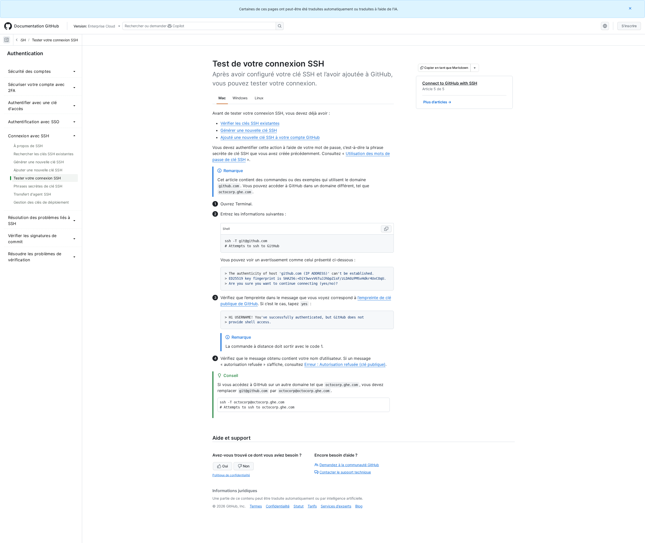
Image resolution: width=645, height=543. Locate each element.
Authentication (25, 53)
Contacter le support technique (345, 472)
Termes (256, 506)
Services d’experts (336, 506)
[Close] (631, 8)
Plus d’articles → (437, 102)
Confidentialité (277, 506)
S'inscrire (629, 26)
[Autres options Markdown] (474, 68)
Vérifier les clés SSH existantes (249, 123)
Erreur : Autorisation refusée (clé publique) (344, 364)
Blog (359, 506)
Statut (299, 506)
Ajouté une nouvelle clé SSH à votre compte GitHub (270, 137)
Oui (225, 466)
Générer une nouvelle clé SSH (248, 130)
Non (246, 466)
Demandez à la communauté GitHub (349, 465)
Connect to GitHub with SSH (449, 83)
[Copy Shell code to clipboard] (386, 228)
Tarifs (312, 506)
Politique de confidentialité (231, 475)
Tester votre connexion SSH (55, 40)
